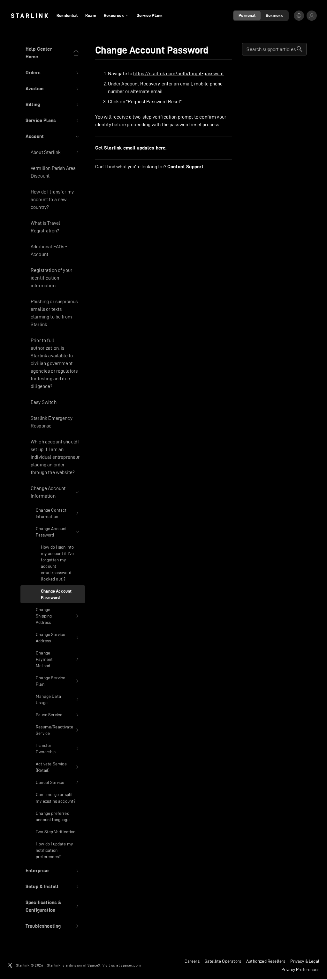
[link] (29, 15)
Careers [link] (192, 961)
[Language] (299, 16)
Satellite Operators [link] (223, 961)
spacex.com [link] (131, 965)
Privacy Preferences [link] (300, 969)
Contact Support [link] (185, 166)
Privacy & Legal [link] (304, 961)
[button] (52, 72)
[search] (299, 49)
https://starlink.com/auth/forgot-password (178, 73)
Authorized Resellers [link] (265, 961)
